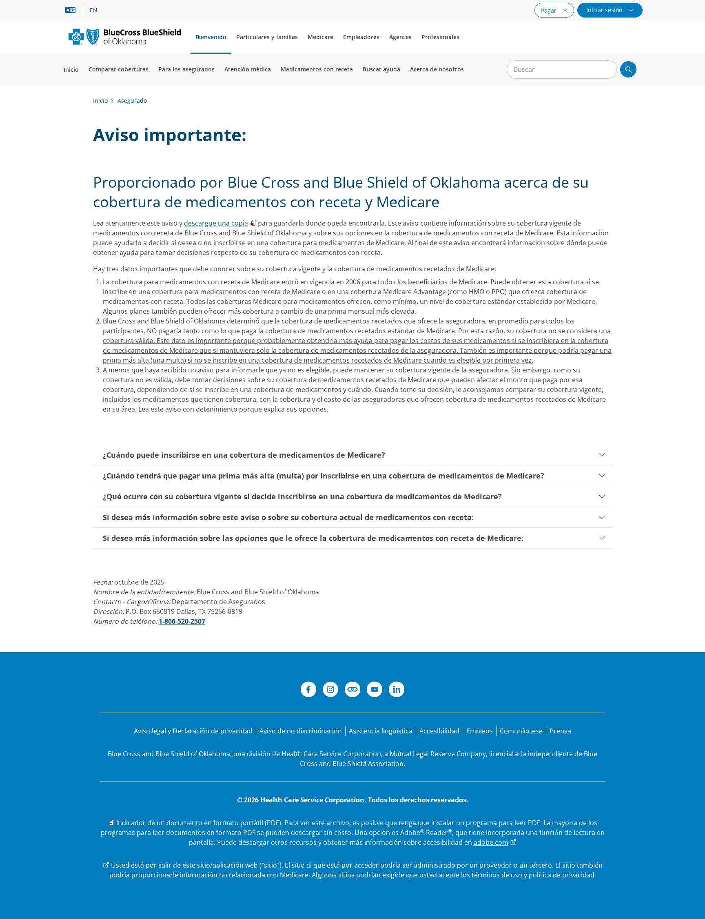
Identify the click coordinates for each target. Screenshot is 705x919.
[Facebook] (308, 691)
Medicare (320, 37)
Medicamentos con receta (317, 69)
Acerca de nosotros (437, 69)
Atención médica (247, 69)
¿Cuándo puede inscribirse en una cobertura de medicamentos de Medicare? (244, 455)
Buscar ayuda (381, 69)
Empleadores (361, 37)
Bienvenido (210, 37)
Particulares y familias (267, 37)
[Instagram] (330, 691)
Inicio (71, 69)
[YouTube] (374, 691)
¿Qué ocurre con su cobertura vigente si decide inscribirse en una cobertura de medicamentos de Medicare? (302, 496)
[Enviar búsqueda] (628, 69)
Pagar (549, 10)
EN (94, 10)
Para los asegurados (186, 69)
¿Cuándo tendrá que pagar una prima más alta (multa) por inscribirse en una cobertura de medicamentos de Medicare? (323, 476)
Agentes (400, 37)
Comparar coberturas (119, 69)
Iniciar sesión (605, 10)
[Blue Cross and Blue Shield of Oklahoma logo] (125, 36)
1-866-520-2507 (182, 621)
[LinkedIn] (396, 691)
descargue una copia (216, 223)
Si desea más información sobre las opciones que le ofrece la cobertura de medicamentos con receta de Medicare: (313, 538)
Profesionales (440, 37)
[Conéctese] (352, 691)
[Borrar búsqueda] (606, 70)
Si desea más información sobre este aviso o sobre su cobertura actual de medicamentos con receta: (288, 517)
